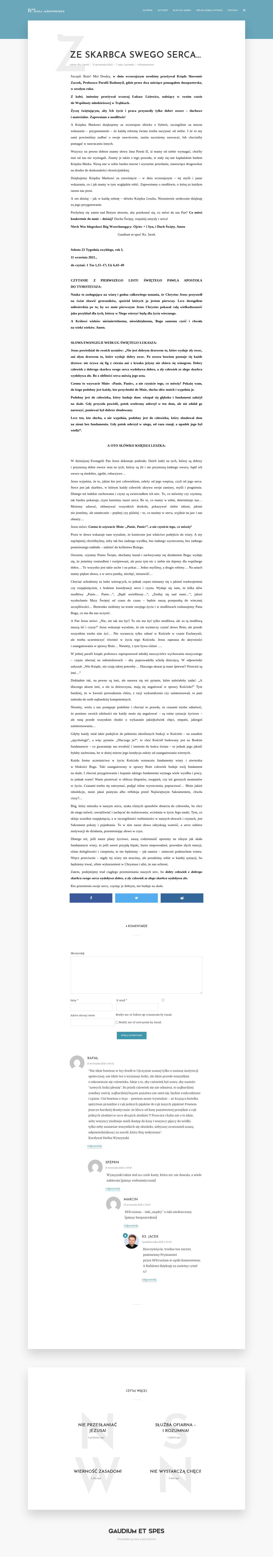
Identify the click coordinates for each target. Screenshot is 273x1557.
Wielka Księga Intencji (209, 10)
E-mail (121, 1000)
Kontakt (233, 10)
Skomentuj (77, 953)
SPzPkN (112, 1162)
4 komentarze (145, 64)
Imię (74, 1000)
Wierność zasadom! (97, 1472)
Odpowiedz (94, 1146)
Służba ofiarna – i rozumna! (175, 1428)
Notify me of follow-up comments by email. (144, 1014)
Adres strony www (82, 1015)
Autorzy (163, 10)
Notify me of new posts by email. (140, 1022)
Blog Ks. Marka (182, 10)
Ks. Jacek (83, 64)
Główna (147, 10)
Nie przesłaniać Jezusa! (97, 1428)
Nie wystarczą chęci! (175, 1472)
